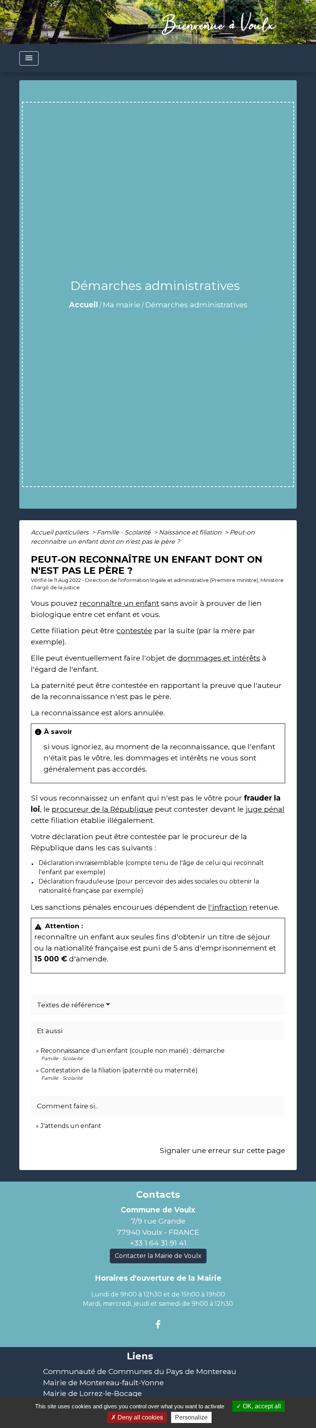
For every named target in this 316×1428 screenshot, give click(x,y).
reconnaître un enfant (119, 603)
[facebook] (158, 1325)
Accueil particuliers (60, 532)
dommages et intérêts (219, 658)
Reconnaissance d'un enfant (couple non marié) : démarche (132, 1050)
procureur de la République (102, 809)
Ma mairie (121, 304)
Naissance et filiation (191, 532)
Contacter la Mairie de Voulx (158, 1255)
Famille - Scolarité (124, 532)
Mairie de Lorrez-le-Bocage (92, 1393)
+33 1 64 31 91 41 (158, 1243)
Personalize (191, 1417)
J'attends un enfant (70, 1126)
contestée (134, 630)
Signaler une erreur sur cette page (222, 1150)
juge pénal (264, 809)
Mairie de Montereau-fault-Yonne (103, 1382)
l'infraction (227, 907)
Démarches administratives (196, 304)
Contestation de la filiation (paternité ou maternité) (119, 1070)
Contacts (158, 1194)
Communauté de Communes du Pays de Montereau (139, 1371)
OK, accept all (261, 1406)
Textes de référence (70, 1005)
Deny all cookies (139, 1417)
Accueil (83, 304)
